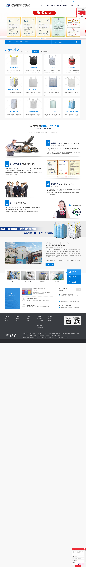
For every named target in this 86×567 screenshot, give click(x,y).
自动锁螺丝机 (50, 337)
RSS (63, 1)
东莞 (46, 335)
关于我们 (47, 5)
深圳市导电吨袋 (40, 322)
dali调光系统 (62, 337)
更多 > (10, 301)
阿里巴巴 (82, 9)
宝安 (52, 335)
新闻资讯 (65, 5)
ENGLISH (69, 1)
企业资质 (75, 277)
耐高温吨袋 (26, 41)
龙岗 (43, 335)
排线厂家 (40, 337)
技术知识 (17, 322)
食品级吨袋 (17, 41)
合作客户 (28, 320)
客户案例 (28, 318)
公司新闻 (17, 318)
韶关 (55, 335)
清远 (59, 335)
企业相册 (76, 272)
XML (66, 1)
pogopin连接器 (45, 337)
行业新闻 (17, 320)
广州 (44, 335)
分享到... (82, 14)
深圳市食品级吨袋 (40, 320)
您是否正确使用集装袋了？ (66, 301)
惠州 (50, 335)
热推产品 (35, 335)
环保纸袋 (65, 337)
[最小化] (84, 549)
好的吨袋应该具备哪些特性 (66, 295)
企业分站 (55, 1)
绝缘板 (28, 337)
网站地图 (59, 1)
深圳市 (48, 335)
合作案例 (59, 5)
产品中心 (53, 5)
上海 (57, 335)
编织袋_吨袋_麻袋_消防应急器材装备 (68, 306)
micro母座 (58, 337)
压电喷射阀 (54, 337)
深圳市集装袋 (39, 318)
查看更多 (74, 282)
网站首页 (40, 5)
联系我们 (71, 5)
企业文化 (6, 322)
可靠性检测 (31, 337)
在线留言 (78, 5)
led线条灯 (37, 337)
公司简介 (6, 318)
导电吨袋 (21, 41)
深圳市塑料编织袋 (40, 327)
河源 (54, 335)
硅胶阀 (34, 337)
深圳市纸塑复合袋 (40, 325)
